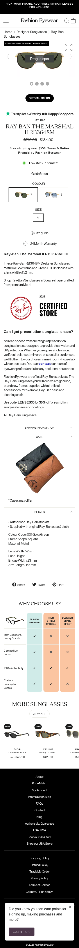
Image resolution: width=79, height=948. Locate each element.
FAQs (39, 803)
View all (39, 714)
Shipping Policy (40, 858)
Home (8, 31)
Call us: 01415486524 (40, 891)
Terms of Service (39, 885)
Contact (39, 810)
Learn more (22, 931)
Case (39, 436)
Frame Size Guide (39, 796)
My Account (39, 790)
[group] (39, 59)
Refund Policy (39, 865)
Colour (38, 183)
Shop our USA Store (39, 843)
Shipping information (39, 427)
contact (44, 363)
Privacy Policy (39, 878)
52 (38, 218)
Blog (39, 816)
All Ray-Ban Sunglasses (20, 415)
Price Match (39, 783)
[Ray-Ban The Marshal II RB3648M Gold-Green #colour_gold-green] (37, 84)
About (39, 776)
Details (39, 512)
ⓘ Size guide (39, 233)
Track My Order (39, 871)
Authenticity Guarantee (39, 823)
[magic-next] (70, 56)
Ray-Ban (39, 119)
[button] (68, 47)
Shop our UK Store (40, 837)
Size (38, 209)
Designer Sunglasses (31, 31)
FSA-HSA (39, 830)
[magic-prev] (8, 56)
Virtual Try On (39, 98)
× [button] (70, 906)
